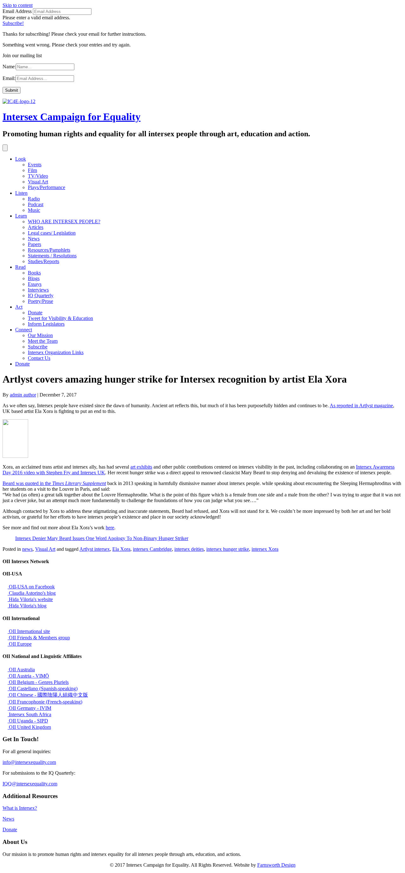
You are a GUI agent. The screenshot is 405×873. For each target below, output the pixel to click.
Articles (35, 227)
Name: (9, 66)
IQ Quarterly (40, 295)
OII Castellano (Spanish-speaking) (43, 688)
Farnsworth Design (276, 865)
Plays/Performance (46, 187)
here (110, 527)
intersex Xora (265, 549)
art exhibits (141, 467)
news (27, 549)
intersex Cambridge (152, 549)
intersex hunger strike (227, 549)
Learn (21, 215)
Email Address (17, 11)
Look (20, 159)
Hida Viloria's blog (27, 605)
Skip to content (18, 5)
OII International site (29, 631)
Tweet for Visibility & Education (60, 318)
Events (34, 164)
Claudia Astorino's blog (32, 593)
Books (34, 272)
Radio (34, 198)
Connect (23, 329)
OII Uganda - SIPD (28, 720)
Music (34, 210)
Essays (34, 284)
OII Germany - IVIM (29, 708)
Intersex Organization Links (56, 352)
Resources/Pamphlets (49, 250)
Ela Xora (121, 549)
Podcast (35, 204)
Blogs (34, 278)
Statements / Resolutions (52, 255)
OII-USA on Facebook (31, 586)
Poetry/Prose (40, 301)
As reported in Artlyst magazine (361, 405)
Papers (34, 244)
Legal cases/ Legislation (52, 233)
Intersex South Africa (29, 714)
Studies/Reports (43, 261)
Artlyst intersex (94, 549)
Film (32, 170)
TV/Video (38, 176)
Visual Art (38, 181)
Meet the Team (43, 341)
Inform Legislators (46, 324)
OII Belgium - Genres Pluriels (38, 682)
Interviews (38, 289)
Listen (21, 193)
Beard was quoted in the (54, 483)
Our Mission (40, 335)
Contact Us (39, 358)
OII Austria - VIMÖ (28, 676)
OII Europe (20, 644)
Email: (9, 78)
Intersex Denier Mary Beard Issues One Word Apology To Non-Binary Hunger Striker (101, 538)
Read (20, 267)
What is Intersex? (20, 808)
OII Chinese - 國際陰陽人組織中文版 (48, 695)
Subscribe (37, 346)
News (34, 238)
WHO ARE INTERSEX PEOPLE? (64, 221)
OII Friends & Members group (39, 637)
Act (18, 307)
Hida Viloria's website (30, 599)
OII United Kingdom (29, 727)
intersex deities (189, 549)
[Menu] (5, 147)
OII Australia (21, 669)
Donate (35, 312)
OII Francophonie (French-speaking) (45, 701)
